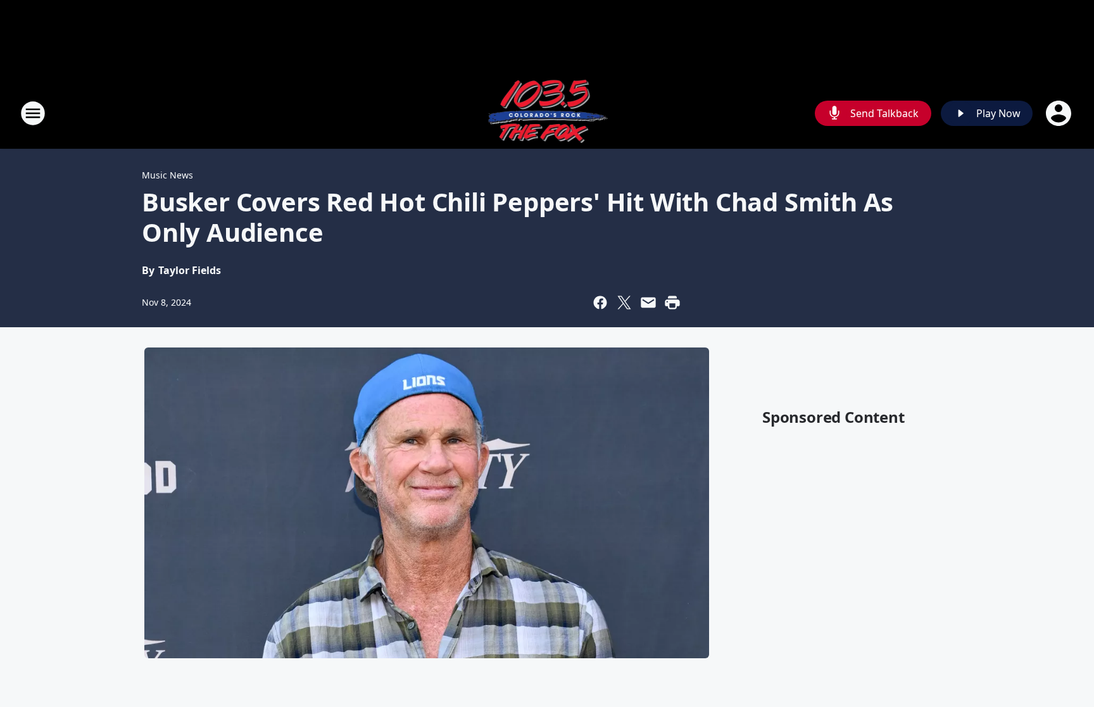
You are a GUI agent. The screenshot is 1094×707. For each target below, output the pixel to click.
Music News (167, 175)
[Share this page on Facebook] (600, 302)
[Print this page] (672, 302)
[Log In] (1060, 113)
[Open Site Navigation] (33, 113)
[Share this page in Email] (648, 302)
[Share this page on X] (624, 302)
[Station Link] (547, 113)
